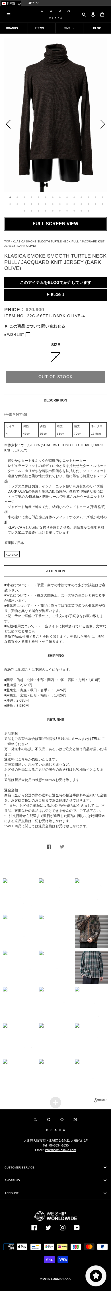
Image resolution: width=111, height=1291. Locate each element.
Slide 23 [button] (67, 204)
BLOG (56, 295)
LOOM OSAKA (61, 1278)
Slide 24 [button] (74, 204)
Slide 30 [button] (31, 211)
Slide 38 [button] (88, 211)
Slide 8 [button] (60, 197)
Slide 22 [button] (60, 204)
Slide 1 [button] (10, 197)
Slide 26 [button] (88, 204)
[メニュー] (8, 14)
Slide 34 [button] (60, 211)
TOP (7, 241)
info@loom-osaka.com (60, 1150)
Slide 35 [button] (67, 211)
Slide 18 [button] (31, 204)
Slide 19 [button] (38, 204)
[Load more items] (55, 1102)
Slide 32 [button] (45, 211)
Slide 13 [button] (95, 197)
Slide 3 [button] (24, 197)
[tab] (9, 196)
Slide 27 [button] (95, 204)
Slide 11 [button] (81, 197)
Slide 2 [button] (17, 197)
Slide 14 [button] (102, 197)
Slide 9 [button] (67, 197)
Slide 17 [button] (24, 204)
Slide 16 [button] (17, 204)
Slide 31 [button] (38, 211)
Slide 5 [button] (38, 197)
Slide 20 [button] (45, 204)
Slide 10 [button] (74, 197)
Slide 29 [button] (24, 211)
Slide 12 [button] (88, 197)
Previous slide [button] (7, 125)
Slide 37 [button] (81, 211)
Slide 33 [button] (53, 211)
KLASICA (12, 554)
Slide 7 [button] (53, 197)
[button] (19, 895)
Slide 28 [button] (102, 204)
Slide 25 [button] (81, 204)
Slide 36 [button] (74, 211)
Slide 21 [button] (53, 204)
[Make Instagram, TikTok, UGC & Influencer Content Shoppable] (100, 1101)
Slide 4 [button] (31, 197)
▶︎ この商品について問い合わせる (34, 326)
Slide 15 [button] (10, 204)
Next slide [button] (104, 125)
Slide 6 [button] (45, 197)
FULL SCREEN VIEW (55, 223)
